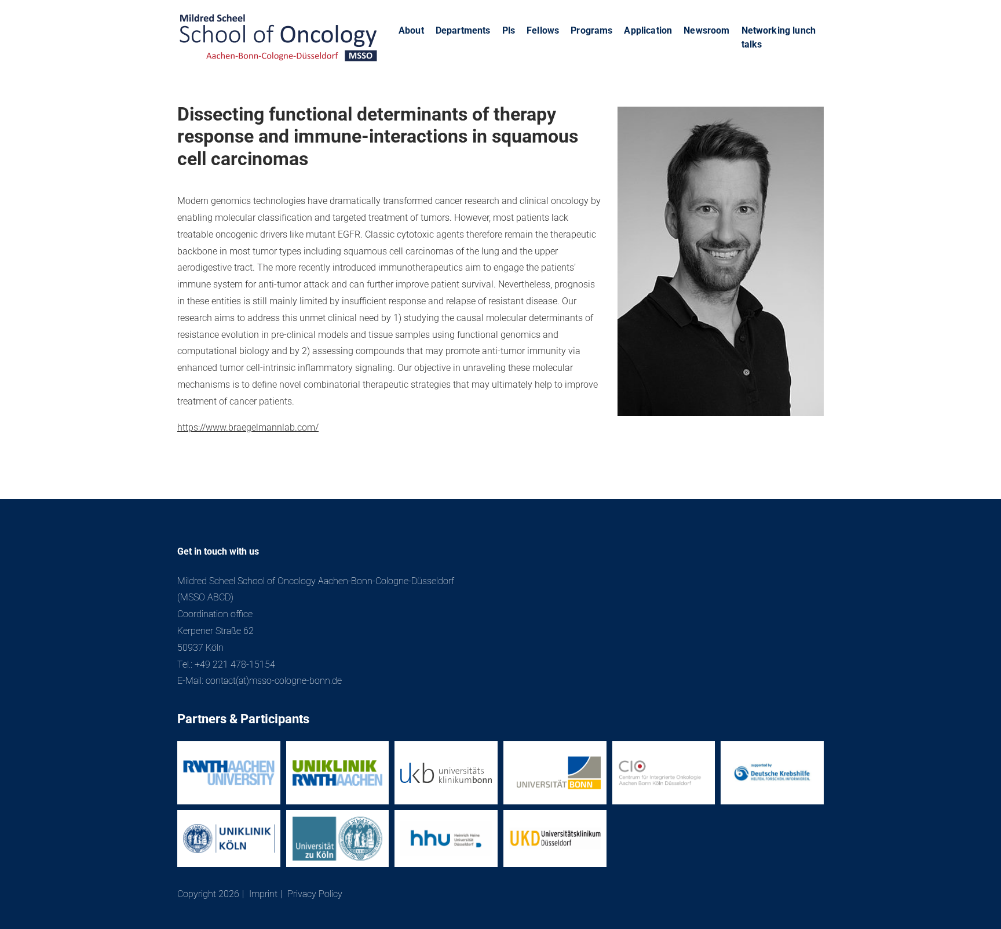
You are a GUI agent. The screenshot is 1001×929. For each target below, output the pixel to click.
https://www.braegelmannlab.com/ (248, 427)
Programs (591, 30)
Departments (463, 30)
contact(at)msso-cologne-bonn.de (274, 680)
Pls (508, 30)
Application (648, 30)
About (411, 30)
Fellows (543, 30)
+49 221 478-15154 (235, 664)
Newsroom (706, 30)
